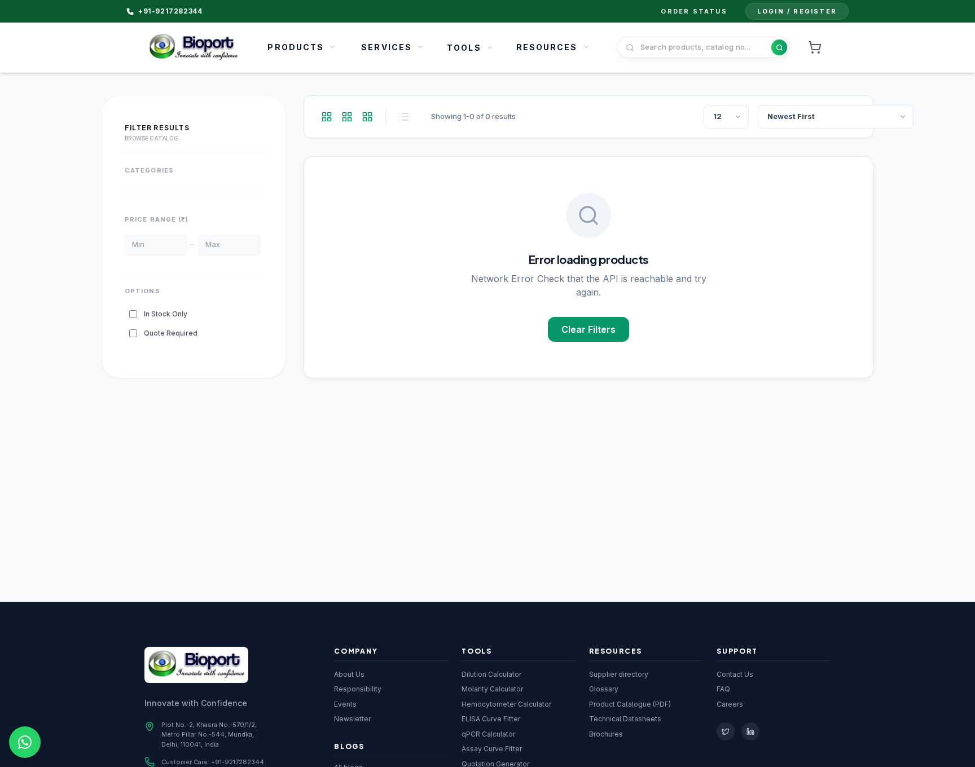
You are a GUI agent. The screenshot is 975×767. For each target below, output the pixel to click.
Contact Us (735, 674)
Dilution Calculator (491, 674)
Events (345, 704)
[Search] (779, 47)
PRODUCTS (295, 47)
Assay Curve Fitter (492, 748)
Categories (149, 170)
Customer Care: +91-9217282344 (212, 762)
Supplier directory (618, 674)
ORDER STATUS (694, 11)
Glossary (603, 689)
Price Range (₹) (157, 220)
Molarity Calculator (492, 689)
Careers (730, 704)
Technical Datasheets (625, 719)
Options (142, 291)
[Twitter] (726, 731)
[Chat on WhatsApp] (25, 742)
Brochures (606, 734)
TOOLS (464, 47)
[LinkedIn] (750, 731)
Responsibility (357, 689)
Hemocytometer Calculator (506, 704)
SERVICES (386, 47)
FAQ (723, 689)
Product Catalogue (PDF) (630, 704)
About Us (349, 674)
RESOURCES (547, 47)
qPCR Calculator (488, 734)
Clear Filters (588, 329)
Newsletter (352, 719)
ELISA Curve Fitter (491, 719)
